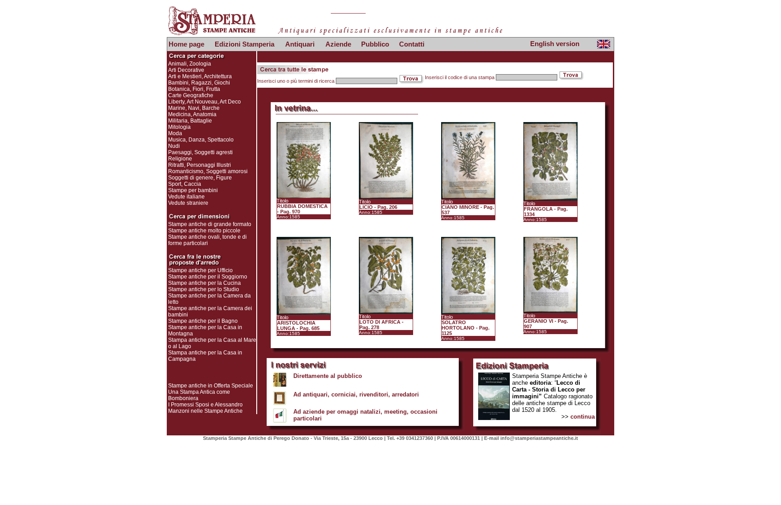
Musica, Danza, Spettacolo (201, 140)
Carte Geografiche (190, 95)
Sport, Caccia (184, 184)
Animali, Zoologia (189, 64)
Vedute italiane (186, 197)
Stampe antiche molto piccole (204, 230)
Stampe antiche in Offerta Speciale (210, 385)
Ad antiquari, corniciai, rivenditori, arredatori (356, 394)
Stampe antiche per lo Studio (203, 289)
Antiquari (300, 44)
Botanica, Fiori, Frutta (194, 89)
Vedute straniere (188, 203)
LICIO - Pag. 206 (378, 207)
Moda (175, 133)
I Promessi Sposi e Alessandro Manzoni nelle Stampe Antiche (205, 407)
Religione (180, 159)
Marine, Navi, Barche (194, 108)
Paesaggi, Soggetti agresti (200, 152)
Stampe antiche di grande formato (209, 224)
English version (554, 43)
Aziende (338, 44)
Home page (186, 44)
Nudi (174, 146)
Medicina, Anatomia (192, 114)
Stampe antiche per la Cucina (204, 283)
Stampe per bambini (193, 190)
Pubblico (375, 44)
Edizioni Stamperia (244, 44)
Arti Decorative (186, 70)
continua (582, 416)
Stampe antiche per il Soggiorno (207, 277)
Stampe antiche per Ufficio (200, 270)
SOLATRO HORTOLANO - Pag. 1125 (465, 328)
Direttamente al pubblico (327, 376)
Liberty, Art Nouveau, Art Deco (204, 102)
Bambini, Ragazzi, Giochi (199, 83)
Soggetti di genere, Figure (200, 178)
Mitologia (179, 127)
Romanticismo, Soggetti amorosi (208, 171)
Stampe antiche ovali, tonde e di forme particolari (207, 240)
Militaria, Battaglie (190, 121)
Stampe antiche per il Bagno (203, 321)
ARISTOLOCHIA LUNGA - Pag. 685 (298, 325)
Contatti (411, 44)
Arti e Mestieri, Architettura (200, 76)
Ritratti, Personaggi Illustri (199, 165)
